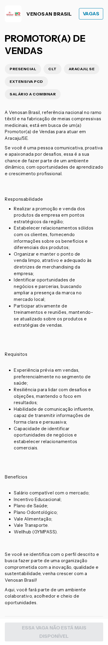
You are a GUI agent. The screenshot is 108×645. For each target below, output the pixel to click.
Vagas (91, 13)
